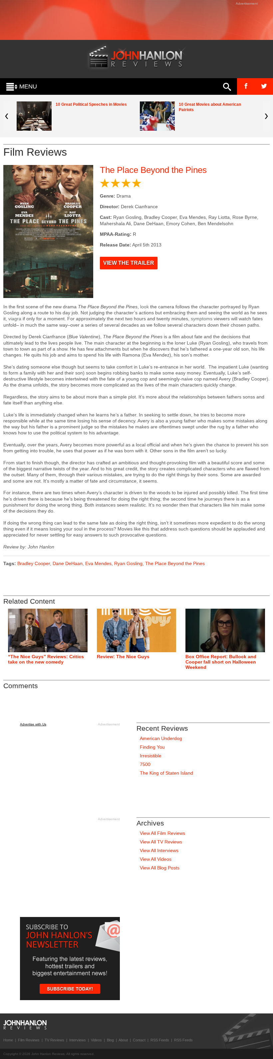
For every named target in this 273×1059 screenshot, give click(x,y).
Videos (96, 1040)
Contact (139, 1040)
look (144, 306)
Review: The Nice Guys (123, 656)
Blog (110, 1040)
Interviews (77, 1040)
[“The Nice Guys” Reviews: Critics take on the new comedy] (48, 631)
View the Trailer (128, 263)
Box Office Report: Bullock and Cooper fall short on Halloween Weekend (220, 662)
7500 (145, 764)
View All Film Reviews (162, 833)
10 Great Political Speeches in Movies (91, 104)
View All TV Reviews (161, 841)
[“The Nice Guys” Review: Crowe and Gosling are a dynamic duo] (136, 631)
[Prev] (6, 116)
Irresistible (150, 755)
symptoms (201, 318)
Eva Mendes (98, 563)
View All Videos (155, 859)
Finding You (152, 747)
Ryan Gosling (128, 563)
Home (8, 1040)
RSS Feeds (159, 1040)
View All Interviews (159, 850)
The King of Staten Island (166, 773)
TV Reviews (54, 1040)
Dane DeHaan (68, 563)
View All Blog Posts (159, 867)
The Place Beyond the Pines (153, 170)
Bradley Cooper (33, 563)
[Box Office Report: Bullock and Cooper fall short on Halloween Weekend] (225, 631)
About (123, 1040)
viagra (14, 318)
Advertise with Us (33, 724)
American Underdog (161, 738)
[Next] (266, 116)
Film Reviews (29, 1040)
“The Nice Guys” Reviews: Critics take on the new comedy (46, 659)
